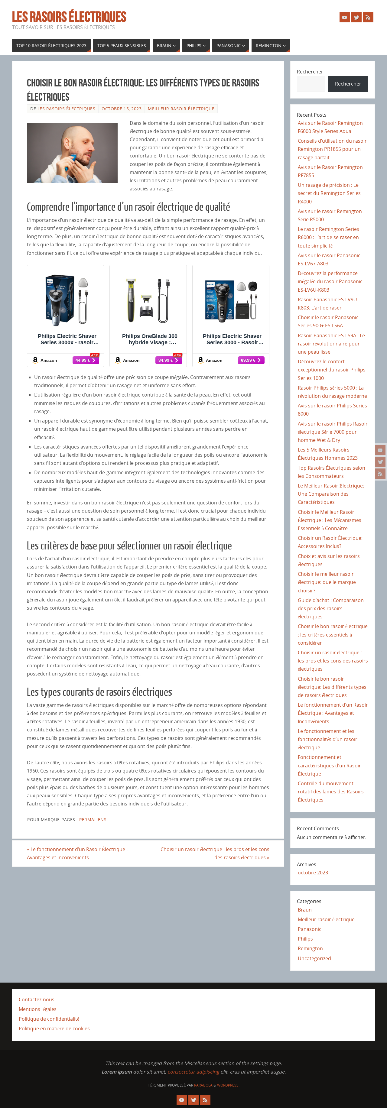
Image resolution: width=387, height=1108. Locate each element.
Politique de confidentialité (49, 1019)
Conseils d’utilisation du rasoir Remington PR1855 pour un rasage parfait (332, 149)
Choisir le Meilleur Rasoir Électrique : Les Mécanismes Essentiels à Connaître (329, 520)
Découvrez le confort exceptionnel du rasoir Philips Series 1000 (332, 369)
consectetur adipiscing (193, 1071)
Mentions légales (38, 1009)
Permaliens (92, 819)
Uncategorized (314, 958)
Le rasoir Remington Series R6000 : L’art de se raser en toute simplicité (328, 237)
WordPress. (228, 1085)
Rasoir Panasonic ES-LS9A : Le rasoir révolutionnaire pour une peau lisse (331, 343)
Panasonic (309, 929)
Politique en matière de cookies (54, 1028)
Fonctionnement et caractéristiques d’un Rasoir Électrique (329, 765)
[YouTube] (380, 450)
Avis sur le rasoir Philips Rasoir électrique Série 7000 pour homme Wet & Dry (333, 431)
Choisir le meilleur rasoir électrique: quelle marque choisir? (327, 582)
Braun (305, 909)
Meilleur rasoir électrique (181, 109)
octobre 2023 (313, 872)
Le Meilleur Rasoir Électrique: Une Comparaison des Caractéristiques (331, 493)
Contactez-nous (36, 999)
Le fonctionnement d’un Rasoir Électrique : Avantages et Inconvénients (77, 853)
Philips (305, 938)
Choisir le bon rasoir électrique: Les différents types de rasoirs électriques (332, 686)
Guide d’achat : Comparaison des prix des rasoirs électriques (331, 608)
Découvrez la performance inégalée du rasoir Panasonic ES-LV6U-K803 (330, 281)
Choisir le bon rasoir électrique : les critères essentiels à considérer (333, 634)
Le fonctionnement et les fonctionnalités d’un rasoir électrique (327, 739)
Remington (310, 948)
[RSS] (380, 473)
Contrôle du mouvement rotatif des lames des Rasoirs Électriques (331, 791)
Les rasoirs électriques (69, 17)
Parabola (203, 1085)
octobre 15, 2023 (121, 109)
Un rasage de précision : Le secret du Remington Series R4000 (329, 193)
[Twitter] (380, 462)
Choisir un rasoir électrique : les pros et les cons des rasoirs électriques (215, 853)
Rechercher (310, 71)
